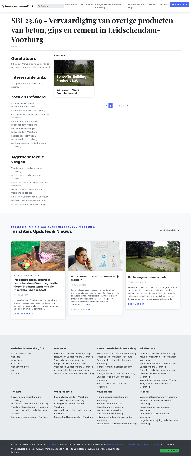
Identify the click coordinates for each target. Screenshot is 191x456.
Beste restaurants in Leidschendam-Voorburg (29, 184)
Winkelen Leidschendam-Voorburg (158, 353)
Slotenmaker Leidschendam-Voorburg (117, 423)
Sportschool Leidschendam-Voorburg (73, 417)
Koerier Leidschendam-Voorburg (28, 110)
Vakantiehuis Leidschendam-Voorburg (159, 380)
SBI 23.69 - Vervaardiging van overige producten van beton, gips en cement (30, 65)
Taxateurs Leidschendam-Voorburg (29, 407)
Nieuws (152, 4)
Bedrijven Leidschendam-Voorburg (108, 6)
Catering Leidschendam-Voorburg (114, 356)
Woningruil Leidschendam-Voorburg (158, 397)
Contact (163, 4)
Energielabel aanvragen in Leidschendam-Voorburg (24, 123)
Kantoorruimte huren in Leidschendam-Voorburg (24, 105)
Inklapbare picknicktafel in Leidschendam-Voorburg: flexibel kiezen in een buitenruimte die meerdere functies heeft (36, 285)
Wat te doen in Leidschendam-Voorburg (27, 170)
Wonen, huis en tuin (26, 275)
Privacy (15, 373)
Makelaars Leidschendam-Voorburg (29, 417)
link (28, 83)
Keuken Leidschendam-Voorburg (71, 397)
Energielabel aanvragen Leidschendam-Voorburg (24, 137)
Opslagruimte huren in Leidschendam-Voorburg (31, 116)
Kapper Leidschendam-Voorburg (71, 363)
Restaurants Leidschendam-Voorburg (116, 353)
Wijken (89, 4)
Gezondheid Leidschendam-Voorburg (73, 366)
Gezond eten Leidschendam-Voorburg (74, 373)
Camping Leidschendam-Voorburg (158, 370)
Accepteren (169, 450)
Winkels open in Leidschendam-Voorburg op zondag (27, 191)
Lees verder (22, 314)
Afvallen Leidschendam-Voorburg (71, 370)
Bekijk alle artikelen (168, 230)
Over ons (16, 363)
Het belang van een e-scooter (148, 277)
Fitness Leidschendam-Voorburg (28, 204)
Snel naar (70, 4)
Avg (13, 370)
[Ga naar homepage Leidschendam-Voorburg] (17, 6)
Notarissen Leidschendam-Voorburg (29, 403)
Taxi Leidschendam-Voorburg (69, 360)
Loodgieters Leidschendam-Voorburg (116, 373)
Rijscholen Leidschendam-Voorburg (72, 353)
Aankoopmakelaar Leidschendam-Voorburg (29, 145)
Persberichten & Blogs (136, 6)
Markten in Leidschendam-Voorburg (29, 196)
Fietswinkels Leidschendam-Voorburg (73, 356)
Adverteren (180, 4)
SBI (82, 4)
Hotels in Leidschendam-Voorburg (28, 200)
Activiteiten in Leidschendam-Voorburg (26, 177)
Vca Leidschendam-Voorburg (69, 400)
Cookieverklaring (20, 366)
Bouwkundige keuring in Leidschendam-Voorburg (24, 130)
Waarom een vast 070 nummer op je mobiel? (95, 278)
